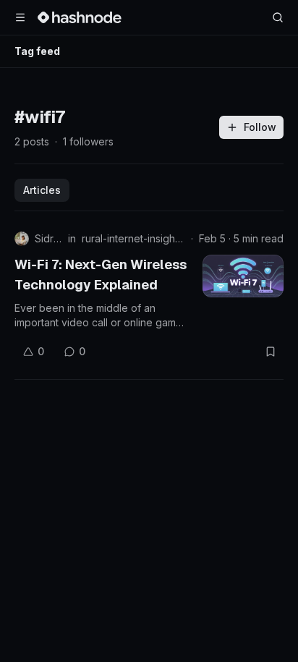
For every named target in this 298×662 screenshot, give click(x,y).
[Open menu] (20, 17)
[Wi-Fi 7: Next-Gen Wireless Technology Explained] (243, 276)
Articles (42, 190)
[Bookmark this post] (270, 352)
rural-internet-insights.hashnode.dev (133, 238)
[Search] (277, 17)
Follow (260, 127)
